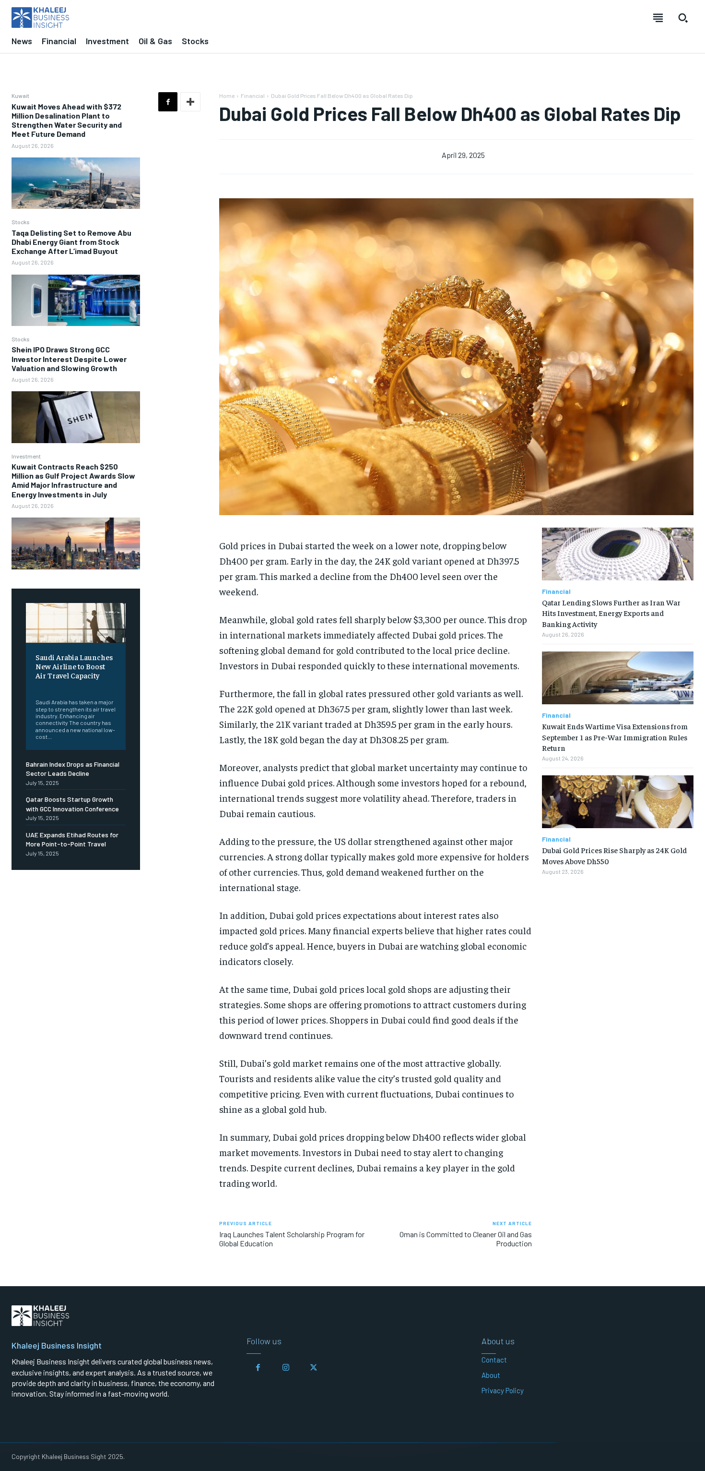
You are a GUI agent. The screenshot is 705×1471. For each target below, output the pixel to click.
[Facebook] (167, 101)
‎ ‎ (36, 687)
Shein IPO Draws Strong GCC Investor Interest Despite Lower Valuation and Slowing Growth (69, 358)
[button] (682, 17)
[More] (190, 101)
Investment (26, 456)
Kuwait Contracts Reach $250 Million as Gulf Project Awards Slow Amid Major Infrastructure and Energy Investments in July (73, 480)
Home (227, 95)
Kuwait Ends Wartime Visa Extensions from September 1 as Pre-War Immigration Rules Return (615, 736)
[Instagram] (285, 1367)
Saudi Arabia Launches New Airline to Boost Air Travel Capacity (74, 666)
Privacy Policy (503, 1390)
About (491, 1375)
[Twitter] (313, 1367)
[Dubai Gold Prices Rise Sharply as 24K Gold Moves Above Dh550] (617, 802)
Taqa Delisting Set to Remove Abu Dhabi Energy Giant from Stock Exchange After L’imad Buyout (71, 241)
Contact (494, 1359)
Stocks (21, 221)
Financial (253, 95)
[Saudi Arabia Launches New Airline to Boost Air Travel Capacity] (76, 623)
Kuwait (20, 95)
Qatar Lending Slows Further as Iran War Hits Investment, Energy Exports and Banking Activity (611, 612)
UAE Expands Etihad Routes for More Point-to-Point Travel (72, 839)
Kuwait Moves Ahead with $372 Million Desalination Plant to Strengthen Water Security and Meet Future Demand (67, 120)
